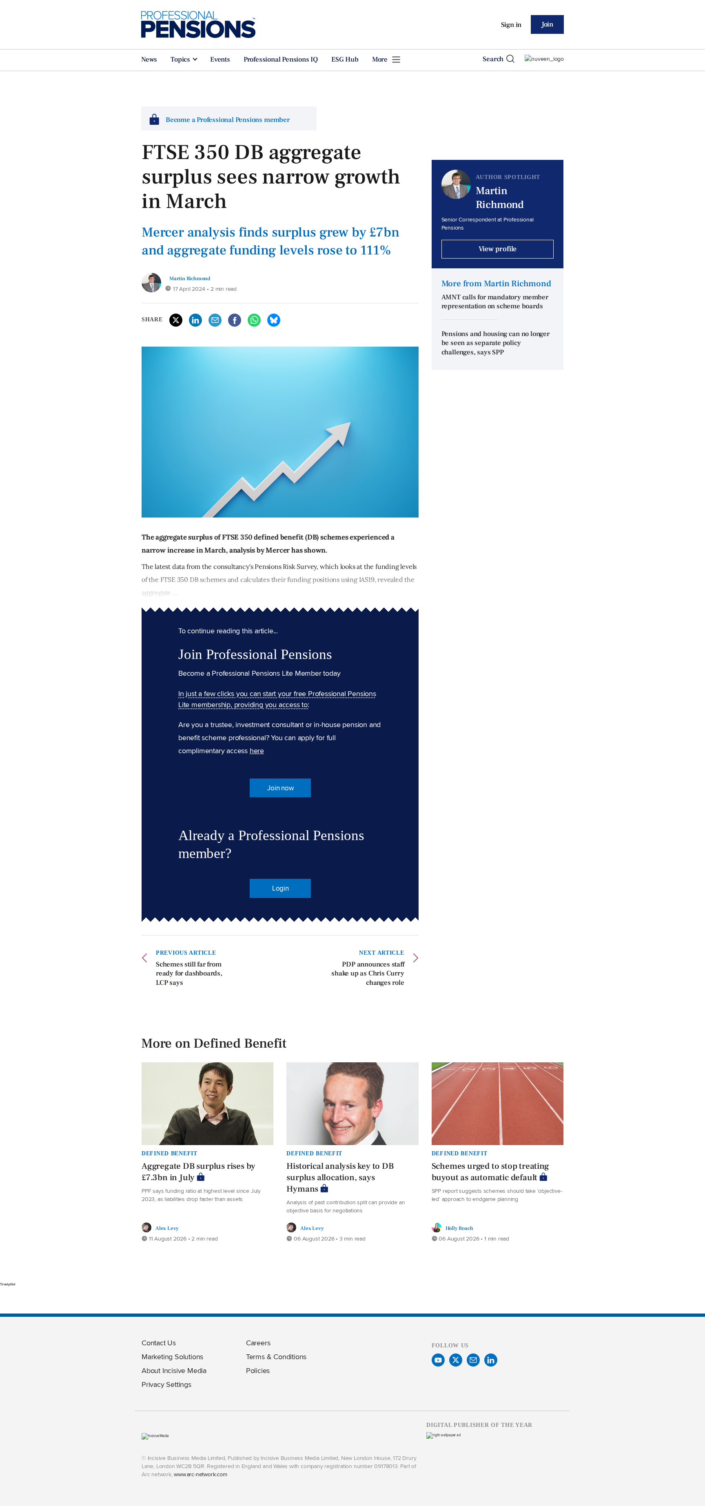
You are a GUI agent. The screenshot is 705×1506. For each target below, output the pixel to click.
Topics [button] (181, 59)
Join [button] (547, 24)
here (257, 750)
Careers (258, 1343)
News (149, 59)
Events (220, 59)
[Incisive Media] (155, 1435)
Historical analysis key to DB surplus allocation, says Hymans (339, 1177)
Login (280, 888)
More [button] (380, 59)
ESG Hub (345, 59)
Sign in (511, 24)
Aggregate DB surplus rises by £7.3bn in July (198, 1172)
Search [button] (493, 59)
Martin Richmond (189, 278)
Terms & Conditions (276, 1356)
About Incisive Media (174, 1370)
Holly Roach (459, 1228)
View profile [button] (498, 249)
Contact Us (159, 1343)
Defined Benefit (169, 1153)
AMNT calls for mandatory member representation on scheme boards (494, 302)
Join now (280, 788)
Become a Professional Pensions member (228, 119)
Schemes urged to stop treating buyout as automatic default (490, 1172)
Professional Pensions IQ (281, 59)
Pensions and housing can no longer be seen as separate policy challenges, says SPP (495, 343)
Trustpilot (8, 1284)
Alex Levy (167, 1228)
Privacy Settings (166, 1384)
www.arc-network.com (200, 1474)
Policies (258, 1370)
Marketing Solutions (172, 1356)
